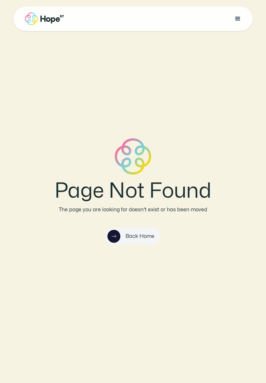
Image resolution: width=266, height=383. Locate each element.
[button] (238, 19)
